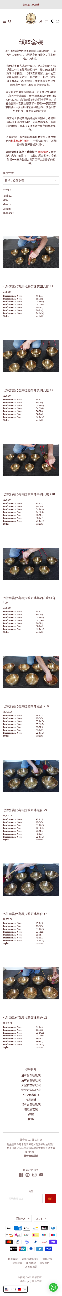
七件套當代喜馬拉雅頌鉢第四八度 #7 (28, 286)
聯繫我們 (44, 1262)
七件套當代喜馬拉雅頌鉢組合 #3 (25, 1017)
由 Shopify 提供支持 (31, 1281)
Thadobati (8, 213)
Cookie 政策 (31, 1266)
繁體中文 (20, 1218)
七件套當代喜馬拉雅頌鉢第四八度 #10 (29, 494)
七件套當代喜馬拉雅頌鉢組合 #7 (25, 914)
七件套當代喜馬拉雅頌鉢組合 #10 (26, 706)
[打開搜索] (10, 21)
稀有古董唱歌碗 (31, 1104)
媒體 (31, 1114)
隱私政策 (17, 1262)
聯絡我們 (43, 151)
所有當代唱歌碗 (31, 1075)
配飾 (31, 1119)
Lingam (7, 208)
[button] (15, 1289)
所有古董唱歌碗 (31, 1080)
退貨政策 (47, 1259)
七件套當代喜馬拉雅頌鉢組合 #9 (25, 810)
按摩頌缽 (31, 1100)
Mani (6, 200)
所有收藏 (13, 1259)
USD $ (39, 1218)
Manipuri (8, 204)
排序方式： (10, 173)
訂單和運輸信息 (30, 1259)
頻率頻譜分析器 (20, 140)
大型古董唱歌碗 (31, 1085)
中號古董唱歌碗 (31, 1090)
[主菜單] (4, 21)
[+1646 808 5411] (51, 21)
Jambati (7, 195)
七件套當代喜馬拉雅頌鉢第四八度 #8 (28, 390)
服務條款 (31, 1262)
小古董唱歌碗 (31, 1095)
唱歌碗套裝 (31, 1109)
